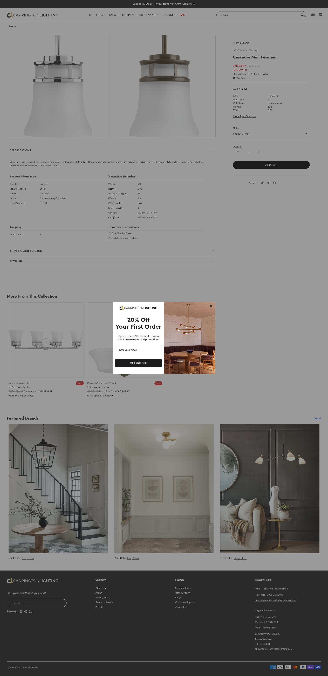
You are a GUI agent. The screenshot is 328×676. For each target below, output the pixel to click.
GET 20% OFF (138, 363)
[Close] (211, 306)
